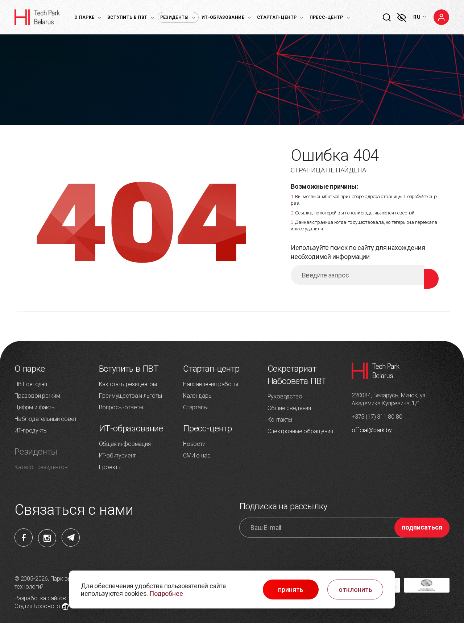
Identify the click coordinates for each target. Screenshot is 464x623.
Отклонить (355, 589)
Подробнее (166, 593)
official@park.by (372, 430)
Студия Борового (37, 606)
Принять (290, 589)
